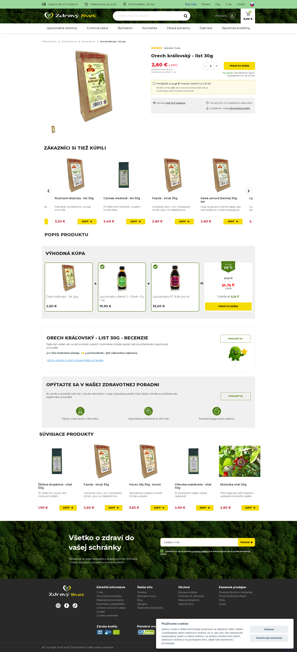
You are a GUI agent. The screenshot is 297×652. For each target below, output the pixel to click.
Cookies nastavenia (107, 615)
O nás (229, 4)
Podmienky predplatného (111, 604)
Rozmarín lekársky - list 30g (74, 198)
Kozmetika (149, 28)
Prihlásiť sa (235, 339)
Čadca (222, 604)
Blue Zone (190, 4)
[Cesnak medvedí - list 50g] (124, 175)
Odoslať (245, 542)
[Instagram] (58, 605)
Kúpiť (85, 221)
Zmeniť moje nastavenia (269, 638)
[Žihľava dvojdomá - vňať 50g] (57, 461)
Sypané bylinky (88, 41)
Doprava (170, 103)
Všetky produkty (49, 41)
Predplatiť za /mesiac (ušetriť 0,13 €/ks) (183, 87)
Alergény (142, 604)
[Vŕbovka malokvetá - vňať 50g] (194, 461)
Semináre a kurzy (146, 596)
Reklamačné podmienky (110, 600)
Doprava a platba (187, 592)
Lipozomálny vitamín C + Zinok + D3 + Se (122, 298)
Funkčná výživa (97, 28)
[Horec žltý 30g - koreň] (148, 461)
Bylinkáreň (125, 28)
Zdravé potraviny (178, 28)
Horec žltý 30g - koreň (145, 484)
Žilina (222, 600)
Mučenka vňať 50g (233, 484)
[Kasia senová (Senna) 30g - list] (221, 175)
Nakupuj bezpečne (188, 600)
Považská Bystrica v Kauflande (235, 592)
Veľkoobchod (186, 604)
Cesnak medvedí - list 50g (121, 198)
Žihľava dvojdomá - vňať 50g (55, 486)
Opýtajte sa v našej (229, 108)
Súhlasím (269, 629)
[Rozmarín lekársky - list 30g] (75, 175)
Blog (217, 4)
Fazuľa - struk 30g (164, 198)
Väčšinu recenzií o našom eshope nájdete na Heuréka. (75, 360)
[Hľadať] (185, 16)
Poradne (206, 4)
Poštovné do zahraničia (191, 596)
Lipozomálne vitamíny (62, 28)
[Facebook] (75, 605)
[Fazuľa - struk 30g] (173, 175)
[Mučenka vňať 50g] (239, 461)
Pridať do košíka (239, 66)
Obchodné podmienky (109, 596)
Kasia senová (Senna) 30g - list (220, 200)
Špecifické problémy (236, 28)
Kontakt (241, 4)
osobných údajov (199, 551)
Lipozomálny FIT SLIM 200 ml (171, 296)
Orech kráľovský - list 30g (112, 41)
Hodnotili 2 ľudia (172, 48)
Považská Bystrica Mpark (232, 596)
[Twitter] (66, 605)
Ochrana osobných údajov (111, 607)
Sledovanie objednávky (150, 607)
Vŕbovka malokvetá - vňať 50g (193, 486)
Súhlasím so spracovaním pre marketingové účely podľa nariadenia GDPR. (205, 552)
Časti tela (206, 28)
